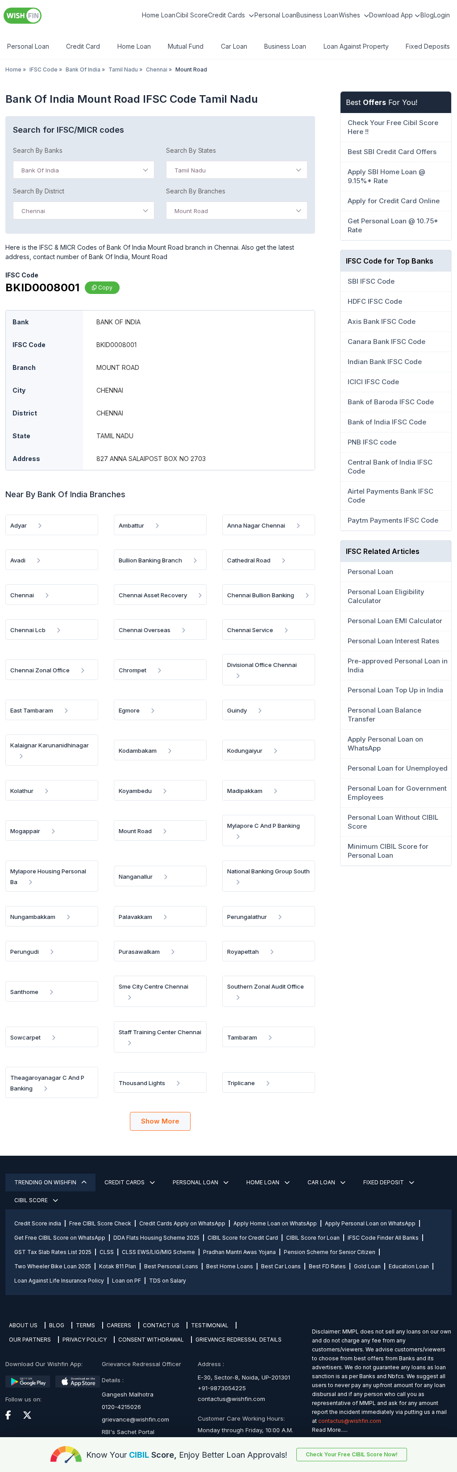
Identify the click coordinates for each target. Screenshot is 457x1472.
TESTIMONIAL (209, 1325)
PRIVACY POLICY (84, 1339)
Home (13, 69)
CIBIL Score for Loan (313, 1237)
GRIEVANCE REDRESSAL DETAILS (238, 1339)
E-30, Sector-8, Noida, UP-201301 (244, 1377)
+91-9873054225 (222, 1388)
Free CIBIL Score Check (100, 1223)
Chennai (156, 69)
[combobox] (83, 170)
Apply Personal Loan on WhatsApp (370, 1223)
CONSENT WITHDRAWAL (151, 1339)
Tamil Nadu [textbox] (190, 170)
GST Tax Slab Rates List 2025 (52, 1252)
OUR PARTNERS (30, 1339)
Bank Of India (83, 69)
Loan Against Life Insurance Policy (59, 1280)
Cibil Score (192, 15)
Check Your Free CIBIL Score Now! (352, 1454)
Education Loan (409, 1266)
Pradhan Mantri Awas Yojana (239, 1252)
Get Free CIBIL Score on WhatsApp (59, 1237)
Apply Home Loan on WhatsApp (275, 1223)
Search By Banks (37, 150)
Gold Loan (367, 1266)
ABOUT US (23, 1325)
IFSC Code (43, 69)
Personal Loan (275, 15)
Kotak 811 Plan (117, 1266)
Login (442, 15)
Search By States (191, 150)
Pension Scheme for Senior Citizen (329, 1252)
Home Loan (158, 15)
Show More (160, 1121)
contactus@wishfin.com (231, 1398)
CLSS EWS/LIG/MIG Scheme (158, 1252)
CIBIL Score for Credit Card (243, 1237)
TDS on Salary (167, 1280)
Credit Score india (37, 1223)
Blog (427, 15)
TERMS (85, 1325)
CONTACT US (161, 1325)
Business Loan (317, 15)
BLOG (56, 1325)
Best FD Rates (327, 1266)
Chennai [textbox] (33, 210)
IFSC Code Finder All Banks (383, 1237)
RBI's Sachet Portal (128, 1431)
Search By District (38, 191)
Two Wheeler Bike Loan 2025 (52, 1266)
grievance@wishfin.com (135, 1419)
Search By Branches (195, 191)
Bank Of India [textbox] (40, 170)
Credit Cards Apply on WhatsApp (182, 1223)
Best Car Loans (281, 1266)
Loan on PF (126, 1280)
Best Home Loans (229, 1266)
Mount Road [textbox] (191, 210)
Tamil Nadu (123, 69)
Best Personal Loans (171, 1266)
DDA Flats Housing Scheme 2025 (156, 1237)
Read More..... (330, 1429)
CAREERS (119, 1325)
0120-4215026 (121, 1406)
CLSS (107, 1252)
